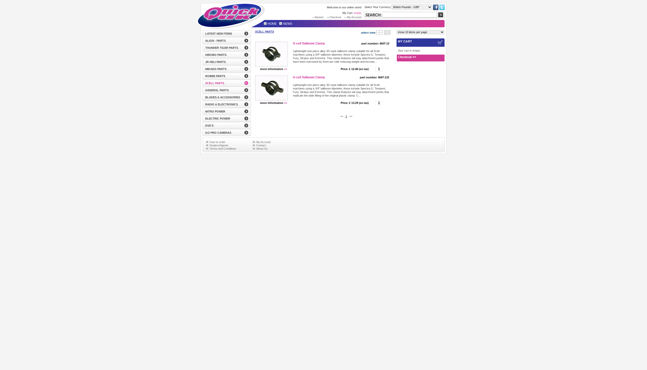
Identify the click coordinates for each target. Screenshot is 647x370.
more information (273, 69)
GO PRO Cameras (218, 132)
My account (354, 17)
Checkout (335, 17)
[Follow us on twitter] (442, 9)
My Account (263, 142)
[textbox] (410, 15)
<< (341, 116)
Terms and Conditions (223, 148)
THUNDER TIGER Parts (221, 47)
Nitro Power (215, 111)
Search (373, 14)
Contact (261, 145)
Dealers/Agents (219, 145)
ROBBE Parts (215, 76)
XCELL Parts (214, 83)
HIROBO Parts (215, 54)
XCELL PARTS (264, 31)
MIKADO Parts (215, 69)
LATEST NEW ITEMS (218, 33)
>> (350, 116)
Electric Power (217, 118)
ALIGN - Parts (215, 40)
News (287, 23)
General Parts (217, 90)
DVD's (209, 125)
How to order (217, 142)
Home (231, 15)
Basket (319, 17)
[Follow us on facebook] (435, 9)
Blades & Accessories (222, 97)
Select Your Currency (377, 7)
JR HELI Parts (215, 61)
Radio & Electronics (221, 104)
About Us (262, 148)
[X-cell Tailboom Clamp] (271, 54)
